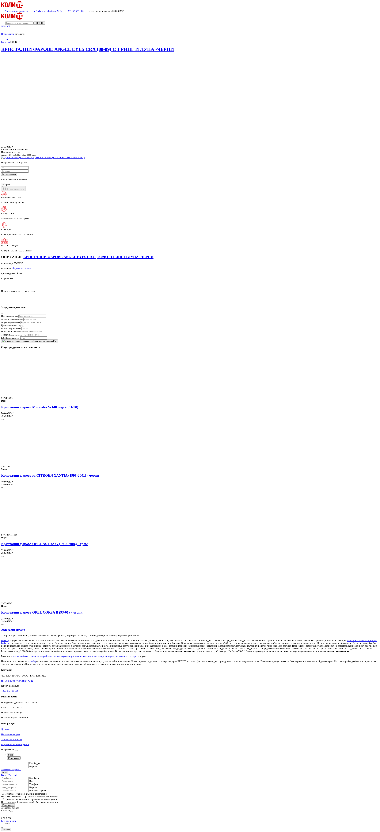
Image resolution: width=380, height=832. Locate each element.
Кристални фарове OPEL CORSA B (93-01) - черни (42, 612)
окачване (120, 656)
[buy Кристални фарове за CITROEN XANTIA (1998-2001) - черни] (2, 487)
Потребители (8, 34)
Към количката (8, 821)
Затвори (6, 829)
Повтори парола (37, 790)
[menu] (3, 31)
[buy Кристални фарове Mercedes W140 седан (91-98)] (2, 419)
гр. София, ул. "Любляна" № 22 (17, 680)
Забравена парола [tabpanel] (10, 808)
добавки (24, 656)
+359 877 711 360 (75, 11)
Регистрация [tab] (13, 758)
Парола (33, 766)
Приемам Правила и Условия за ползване (26, 793)
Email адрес (35, 763)
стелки (56, 656)
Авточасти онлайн (13, 629)
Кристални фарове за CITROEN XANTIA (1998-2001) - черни (50, 475)
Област (11, 328)
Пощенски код (14, 331)
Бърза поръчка (9, 174)
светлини (88, 656)
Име (9, 316)
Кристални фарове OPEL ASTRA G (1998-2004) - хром (44, 544)
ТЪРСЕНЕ (39, 23)
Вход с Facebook (9, 775)
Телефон (11, 334)
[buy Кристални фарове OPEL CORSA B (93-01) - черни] (2, 624)
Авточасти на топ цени (16, 11)
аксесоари (131, 656)
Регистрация (8, 805)
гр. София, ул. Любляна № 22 (47, 11)
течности (34, 656)
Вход (4, 772)
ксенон (78, 656)
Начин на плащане (10, 734)
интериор (99, 656)
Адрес (10, 322)
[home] (12, 7)
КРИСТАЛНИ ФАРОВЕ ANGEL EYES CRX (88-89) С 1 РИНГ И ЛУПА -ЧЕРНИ (87, 49)
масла (16, 656)
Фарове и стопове (21, 268)
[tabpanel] (190, 769)
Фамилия (12, 319)
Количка (5, 42)
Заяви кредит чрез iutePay (45, 341)
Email (10, 338)
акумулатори (67, 656)
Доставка (6, 729)
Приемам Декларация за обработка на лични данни (31, 799)
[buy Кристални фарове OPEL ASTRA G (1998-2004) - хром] (2, 556)
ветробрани (46, 656)
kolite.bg (5, 640)
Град (9, 325)
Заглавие (5, 26)
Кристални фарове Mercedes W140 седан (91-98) (39, 407)
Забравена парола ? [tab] (11, 769)
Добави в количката (15, 189)
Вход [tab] (10, 755)
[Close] (16, 750)
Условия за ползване (11, 739)
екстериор (110, 656)
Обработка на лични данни (15, 744)
